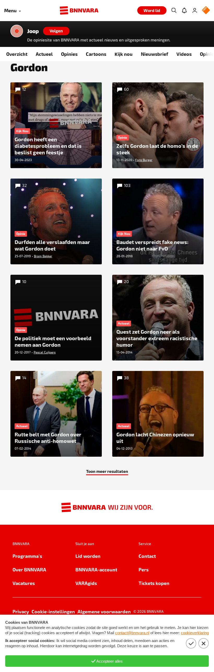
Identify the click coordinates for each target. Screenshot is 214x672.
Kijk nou (124, 54)
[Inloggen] (195, 10)
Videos (184, 54)
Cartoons (96, 54)
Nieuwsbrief (154, 54)
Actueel (44, 54)
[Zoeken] (174, 10)
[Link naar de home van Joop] (16, 31)
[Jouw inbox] (184, 10)
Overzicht (16, 54)
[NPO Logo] (206, 10)
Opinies (69, 54)
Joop (33, 31)
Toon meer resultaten (107, 471)
